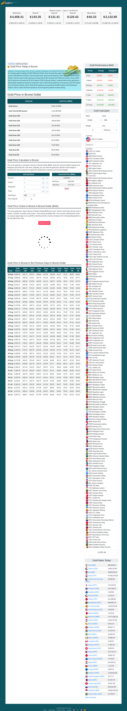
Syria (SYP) (92, 576)
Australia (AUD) (93, 592)
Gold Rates (52, 710)
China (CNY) (92, 655)
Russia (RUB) (93, 687)
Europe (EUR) (93, 669)
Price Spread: (13, 199)
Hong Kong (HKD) (94, 683)
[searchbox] (101, 145)
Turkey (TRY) (93, 599)
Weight (88, 126)
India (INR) (92, 565)
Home (45, 710)
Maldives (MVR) (93, 627)
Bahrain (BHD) (93, 613)
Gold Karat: (12, 195)
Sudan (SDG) (93, 568)
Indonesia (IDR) (93, 690)
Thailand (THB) (93, 588)
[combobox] (101, 342)
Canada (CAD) (93, 641)
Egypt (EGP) (92, 662)
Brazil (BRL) (92, 634)
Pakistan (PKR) (93, 673)
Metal (88, 116)
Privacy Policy (61, 710)
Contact (69, 710)
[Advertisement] (63, 44)
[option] (101, 151)
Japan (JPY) (92, 585)
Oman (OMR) (92, 666)
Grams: (10, 182)
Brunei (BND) (93, 624)
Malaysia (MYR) (93, 645)
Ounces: (11, 178)
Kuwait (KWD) (93, 595)
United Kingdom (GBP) (96, 676)
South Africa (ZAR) (94, 631)
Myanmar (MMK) (94, 617)
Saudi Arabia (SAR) (95, 694)
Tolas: (10, 191)
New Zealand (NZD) (95, 659)
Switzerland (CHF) (94, 648)
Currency (89, 136)
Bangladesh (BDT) (94, 602)
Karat (104, 116)
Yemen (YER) (93, 620)
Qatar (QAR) (92, 680)
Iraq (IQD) (91, 572)
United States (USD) (95, 609)
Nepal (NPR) (92, 652)
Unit (103, 126)
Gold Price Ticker (66, 708)
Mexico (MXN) (93, 638)
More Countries (90, 697)
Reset (67, 188)
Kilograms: (11, 187)
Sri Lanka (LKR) (93, 606)
